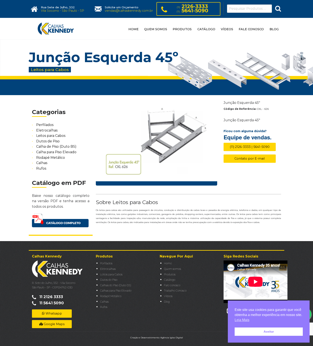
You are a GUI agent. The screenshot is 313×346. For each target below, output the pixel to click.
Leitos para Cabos (50, 136)
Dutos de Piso (48, 141)
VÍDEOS (227, 29)
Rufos (41, 168)
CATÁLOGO (206, 29)
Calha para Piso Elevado (56, 152)
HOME (133, 29)
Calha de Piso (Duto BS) (56, 147)
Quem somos (172, 268)
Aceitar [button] (269, 331)
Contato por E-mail (249, 158)
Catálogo (169, 279)
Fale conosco (172, 285)
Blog (167, 301)
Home (168, 263)
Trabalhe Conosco (175, 290)
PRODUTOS (182, 29)
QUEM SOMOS (155, 29)
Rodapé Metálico (50, 158)
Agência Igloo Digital (171, 337)
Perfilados (44, 125)
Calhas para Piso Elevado (115, 290)
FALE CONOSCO (251, 29)
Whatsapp (53, 313)
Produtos (169, 274)
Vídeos (168, 296)
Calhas (41, 163)
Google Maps (54, 324)
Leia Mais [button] (242, 320)
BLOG (274, 29)
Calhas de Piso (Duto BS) (115, 285)
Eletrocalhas (46, 130)
